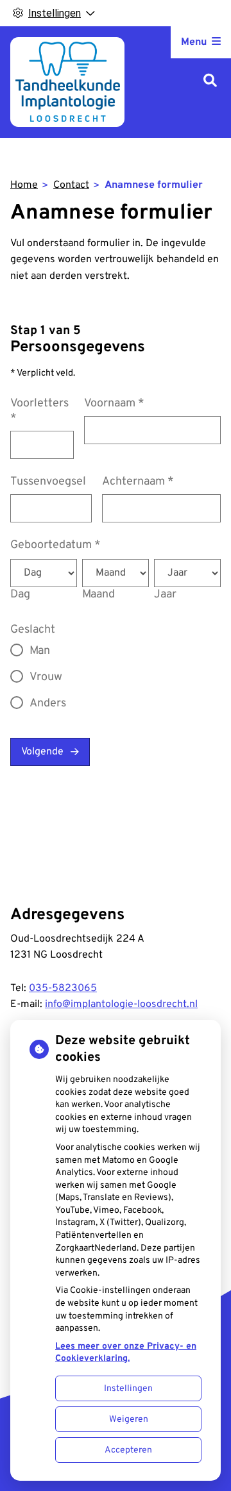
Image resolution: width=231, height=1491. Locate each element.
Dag (20, 594)
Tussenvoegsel (48, 481)
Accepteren (128, 1450)
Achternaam (138, 481)
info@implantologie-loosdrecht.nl (121, 1004)
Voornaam (114, 403)
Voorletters (39, 411)
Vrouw (46, 677)
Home (24, 185)
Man (40, 651)
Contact (71, 185)
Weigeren (128, 1419)
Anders (48, 703)
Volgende (42, 751)
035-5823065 (63, 988)
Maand (98, 594)
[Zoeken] (210, 81)
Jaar (165, 594)
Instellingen (128, 1388)
